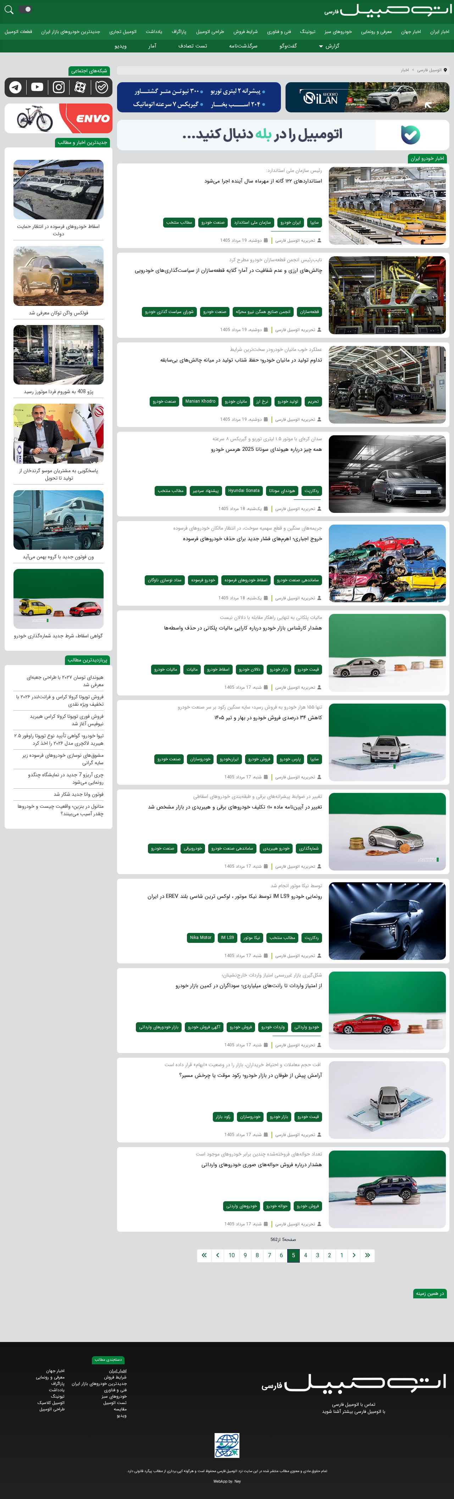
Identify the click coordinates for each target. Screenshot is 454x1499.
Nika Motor (200, 937)
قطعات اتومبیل (18, 31)
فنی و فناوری (279, 31)
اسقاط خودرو (218, 669)
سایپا (314, 222)
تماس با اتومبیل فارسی (353, 1404)
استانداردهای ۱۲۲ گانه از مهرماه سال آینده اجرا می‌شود (263, 181)
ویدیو (121, 46)
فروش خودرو (259, 759)
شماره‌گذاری (309, 848)
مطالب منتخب (179, 222)
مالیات (192, 669)
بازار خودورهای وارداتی (158, 1027)
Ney (237, 1481)
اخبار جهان (411, 31)
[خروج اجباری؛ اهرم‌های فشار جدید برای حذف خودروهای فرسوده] (387, 563)
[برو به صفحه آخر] (204, 1256)
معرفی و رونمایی (376, 31)
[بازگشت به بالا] (11, 1487)
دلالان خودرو (249, 669)
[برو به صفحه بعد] (217, 1256)
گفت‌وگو (288, 46)
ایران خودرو (291, 222)
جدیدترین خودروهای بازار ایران (70, 31)
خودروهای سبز (338, 31)
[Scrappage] (58, 596)
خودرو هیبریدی (276, 848)
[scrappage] (58, 187)
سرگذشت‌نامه (243, 46)
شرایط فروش (245, 31)
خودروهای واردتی (241, 1206)
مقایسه (120, 1409)
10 (231, 1255)
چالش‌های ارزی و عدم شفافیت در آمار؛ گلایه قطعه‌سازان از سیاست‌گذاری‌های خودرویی (228, 270)
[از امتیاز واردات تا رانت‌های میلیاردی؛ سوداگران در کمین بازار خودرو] (387, 1010)
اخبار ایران (439, 31)
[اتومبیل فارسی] (283, 135)
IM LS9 (227, 937)
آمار (152, 46)
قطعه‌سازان (309, 311)
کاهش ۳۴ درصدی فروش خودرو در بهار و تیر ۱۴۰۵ (268, 718)
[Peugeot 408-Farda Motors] (58, 353)
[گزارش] (322, 47)
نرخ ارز (262, 401)
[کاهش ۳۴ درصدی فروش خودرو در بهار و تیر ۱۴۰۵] (387, 742)
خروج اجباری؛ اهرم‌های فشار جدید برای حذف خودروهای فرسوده (252, 539)
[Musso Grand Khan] (58, 431)
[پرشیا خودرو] (199, 97)
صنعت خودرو (213, 222)
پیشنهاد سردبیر (206, 490)
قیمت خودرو (308, 669)
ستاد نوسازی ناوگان (165, 580)
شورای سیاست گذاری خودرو (169, 311)
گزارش (332, 46)
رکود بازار (223, 1116)
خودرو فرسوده (203, 580)
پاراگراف (179, 31)
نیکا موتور (252, 937)
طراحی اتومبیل (210, 31)
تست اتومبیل (115, 1402)
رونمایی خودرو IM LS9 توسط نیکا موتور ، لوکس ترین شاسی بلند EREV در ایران (235, 896)
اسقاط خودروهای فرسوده (246, 580)
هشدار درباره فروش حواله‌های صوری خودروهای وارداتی (261, 1164)
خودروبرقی (193, 848)
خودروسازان (200, 759)
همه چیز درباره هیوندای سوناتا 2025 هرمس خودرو (266, 449)
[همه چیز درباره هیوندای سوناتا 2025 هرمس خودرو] (387, 473)
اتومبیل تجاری (123, 31)
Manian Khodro (200, 401)
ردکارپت (312, 490)
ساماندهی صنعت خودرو (298, 580)
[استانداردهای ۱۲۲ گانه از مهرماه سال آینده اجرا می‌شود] (387, 205)
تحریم (313, 401)
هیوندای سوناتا (282, 490)
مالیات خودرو (165, 669)
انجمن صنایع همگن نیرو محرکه (263, 311)
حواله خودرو (276, 1206)
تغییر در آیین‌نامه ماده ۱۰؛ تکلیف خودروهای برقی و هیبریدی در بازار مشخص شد (235, 807)
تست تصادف (192, 46)
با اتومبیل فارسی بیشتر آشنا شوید (353, 1411)
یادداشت (154, 31)
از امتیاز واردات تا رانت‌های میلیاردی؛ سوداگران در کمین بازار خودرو (249, 985)
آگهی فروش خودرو (204, 1027)
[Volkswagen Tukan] (58, 274)
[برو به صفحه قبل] (354, 1256)
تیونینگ (307, 31)
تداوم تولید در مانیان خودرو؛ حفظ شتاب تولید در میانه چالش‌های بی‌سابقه (241, 360)
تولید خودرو (288, 401)
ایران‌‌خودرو (229, 759)
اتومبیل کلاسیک (51, 1402)
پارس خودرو (290, 759)
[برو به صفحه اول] (367, 1256)
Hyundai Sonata (244, 490)
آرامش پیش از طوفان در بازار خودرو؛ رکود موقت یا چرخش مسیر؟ (250, 1075)
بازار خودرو (279, 669)
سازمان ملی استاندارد (252, 222)
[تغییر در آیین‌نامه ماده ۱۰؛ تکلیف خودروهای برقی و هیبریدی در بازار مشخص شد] (387, 831)
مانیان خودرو (236, 401)
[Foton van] (58, 518)
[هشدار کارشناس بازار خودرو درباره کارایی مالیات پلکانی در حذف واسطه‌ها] (387, 652)
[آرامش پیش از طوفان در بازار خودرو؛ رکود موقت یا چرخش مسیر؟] (387, 1099)
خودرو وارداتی (306, 1027)
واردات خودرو (273, 1027)
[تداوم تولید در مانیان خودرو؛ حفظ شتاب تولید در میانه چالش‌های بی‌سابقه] (387, 384)
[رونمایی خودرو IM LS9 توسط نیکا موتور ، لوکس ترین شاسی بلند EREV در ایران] (387, 921)
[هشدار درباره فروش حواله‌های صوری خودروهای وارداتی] (387, 1189)
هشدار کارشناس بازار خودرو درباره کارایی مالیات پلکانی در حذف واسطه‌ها (243, 628)
